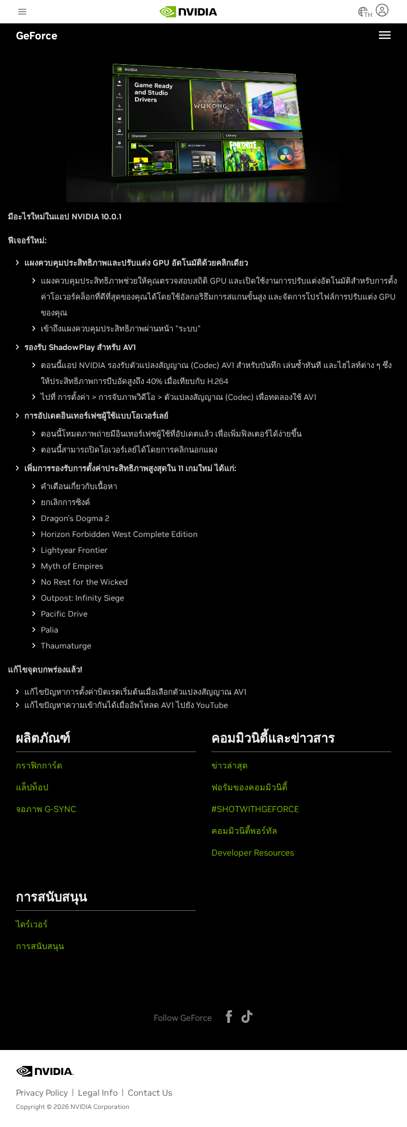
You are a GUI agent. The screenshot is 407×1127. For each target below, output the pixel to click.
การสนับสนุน (40, 946)
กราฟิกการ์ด (39, 765)
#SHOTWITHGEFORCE (255, 809)
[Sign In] (383, 10)
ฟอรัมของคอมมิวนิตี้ (249, 787)
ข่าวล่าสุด (229, 765)
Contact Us (150, 1092)
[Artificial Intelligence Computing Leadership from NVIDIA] (189, 11)
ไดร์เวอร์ (32, 924)
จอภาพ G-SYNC (46, 809)
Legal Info (98, 1092)
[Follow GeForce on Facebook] (229, 1016)
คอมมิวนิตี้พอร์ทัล (244, 830)
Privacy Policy (42, 1092)
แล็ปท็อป (32, 787)
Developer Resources (252, 852)
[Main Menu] (22, 12)
